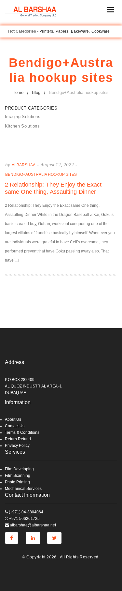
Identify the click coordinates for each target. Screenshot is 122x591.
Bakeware (80, 31)
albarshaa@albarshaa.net (32, 525)
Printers (46, 31)
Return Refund (18, 439)
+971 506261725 (24, 518)
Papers (62, 31)
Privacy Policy (17, 445)
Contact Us (14, 426)
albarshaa (23, 165)
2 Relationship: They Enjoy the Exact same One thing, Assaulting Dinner (53, 188)
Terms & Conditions (22, 432)
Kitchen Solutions (22, 126)
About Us (13, 419)
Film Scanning (17, 475)
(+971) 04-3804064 (25, 512)
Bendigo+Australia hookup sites (41, 174)
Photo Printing (17, 482)
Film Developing (19, 469)
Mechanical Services (23, 488)
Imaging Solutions (22, 116)
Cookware (100, 31)
